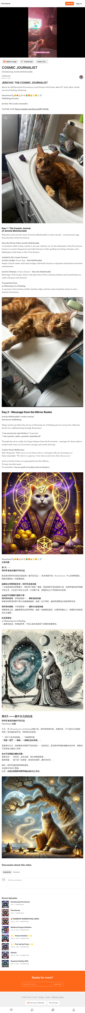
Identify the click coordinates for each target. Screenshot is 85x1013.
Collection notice (57, 997)
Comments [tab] (7, 872)
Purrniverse (6, 76)
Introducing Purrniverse (20, 902)
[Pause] (2, 55)
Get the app (53, 1003)
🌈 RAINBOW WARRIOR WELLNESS (25, 919)
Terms (47, 997)
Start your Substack (36, 1003)
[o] (5, 904)
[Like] (11, 1010)
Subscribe (69, 4)
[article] (42, 904)
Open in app (11, 61)
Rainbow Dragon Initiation (21, 927)
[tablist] (11, 872)
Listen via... (41, 61)
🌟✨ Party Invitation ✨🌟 (21, 936)
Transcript (28, 61)
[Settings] (83, 55)
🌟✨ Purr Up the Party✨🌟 (22, 944)
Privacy (41, 997)
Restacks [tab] (16, 872)
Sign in (79, 3)
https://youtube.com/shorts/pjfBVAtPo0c (32, 109)
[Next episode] (7, 55)
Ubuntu (14, 953)
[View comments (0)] (32, 1010)
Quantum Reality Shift (19, 961)
